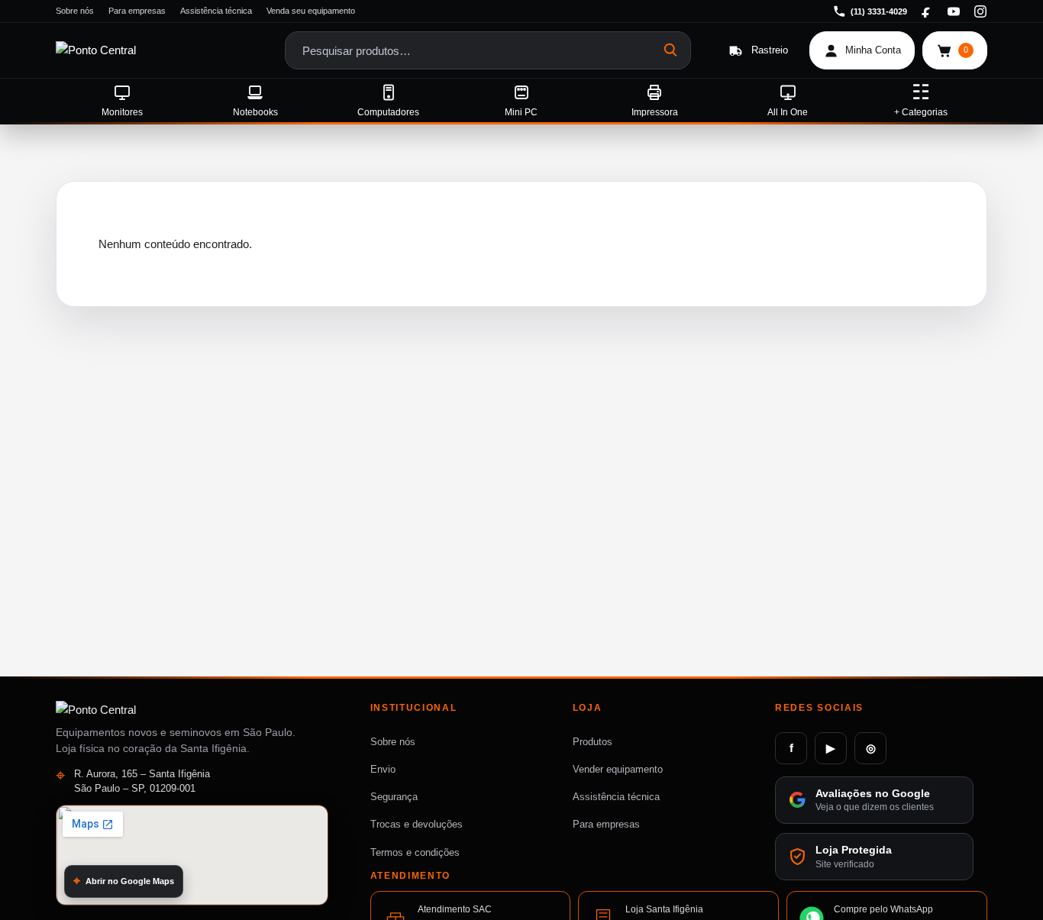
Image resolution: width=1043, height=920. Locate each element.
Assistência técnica (216, 10)
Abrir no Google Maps (130, 880)
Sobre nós (75, 10)
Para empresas (137, 10)
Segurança (394, 796)
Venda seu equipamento (310, 10)
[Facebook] (927, 11)
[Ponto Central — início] (137, 50)
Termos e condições (415, 852)
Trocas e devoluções (416, 824)
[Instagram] (980, 11)
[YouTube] (954, 11)
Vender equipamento (618, 769)
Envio (383, 769)
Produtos (592, 741)
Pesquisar (671, 50)
